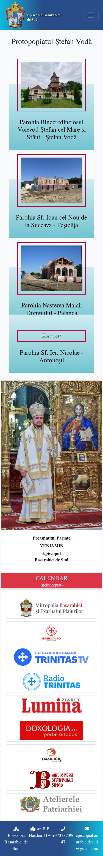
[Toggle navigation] (91, 15)
